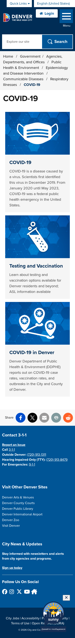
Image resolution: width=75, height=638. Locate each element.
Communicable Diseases (23, 79)
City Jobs (12, 618)
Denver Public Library (17, 509)
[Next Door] (33, 591)
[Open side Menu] (66, 17)
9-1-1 (32, 464)
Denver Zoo (10, 520)
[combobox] (54, 3)
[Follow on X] (19, 591)
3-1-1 (12, 450)
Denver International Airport (22, 514)
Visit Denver (11, 526)
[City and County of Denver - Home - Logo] (17, 17)
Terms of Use (20, 623)
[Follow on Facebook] (4, 591)
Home (8, 56)
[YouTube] (26, 591)
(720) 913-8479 (57, 460)
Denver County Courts (18, 503)
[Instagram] (11, 591)
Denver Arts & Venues (18, 497)
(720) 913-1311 (36, 455)
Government (30, 56)
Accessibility (30, 618)
